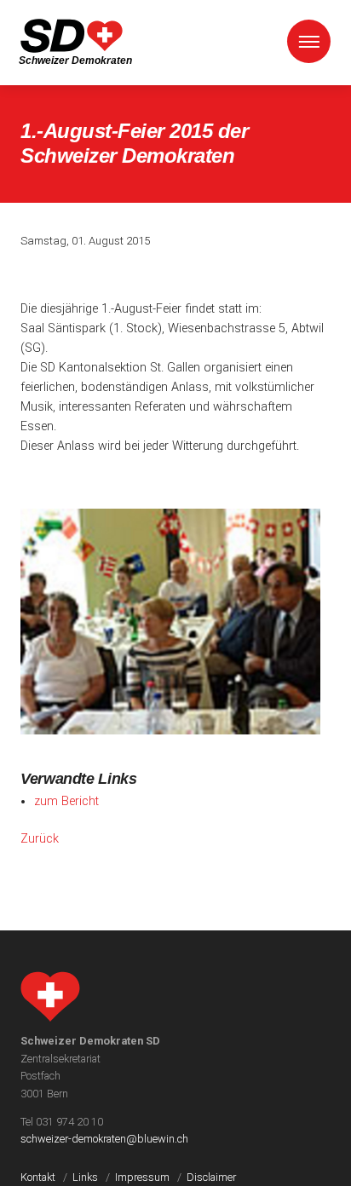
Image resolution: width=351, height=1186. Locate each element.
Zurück (39, 839)
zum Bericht (66, 801)
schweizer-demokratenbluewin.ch (104, 1138)
